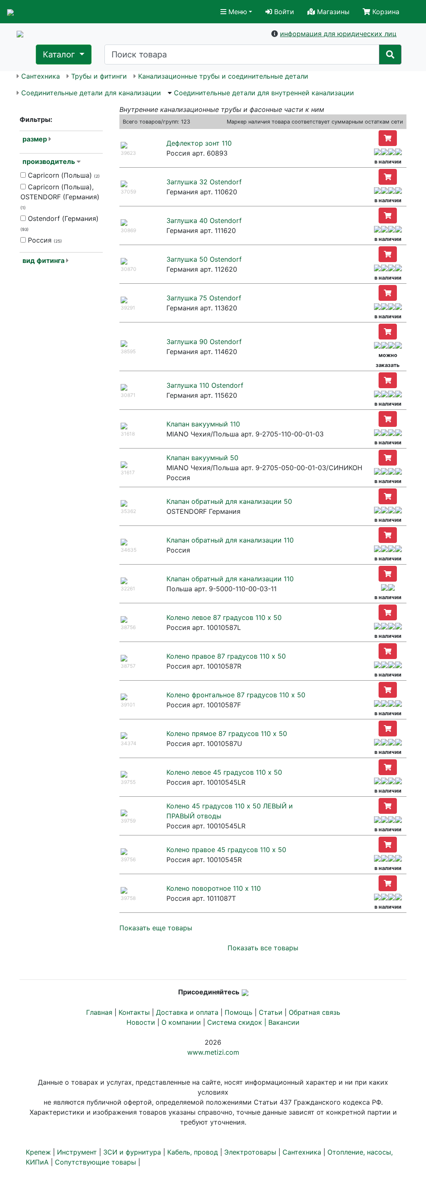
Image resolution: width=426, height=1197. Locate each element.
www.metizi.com (213, 1052)
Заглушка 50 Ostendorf (204, 259)
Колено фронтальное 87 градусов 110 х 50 (235, 695)
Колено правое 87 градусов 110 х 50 (226, 656)
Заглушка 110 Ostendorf (204, 385)
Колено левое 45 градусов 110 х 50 (224, 772)
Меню (236, 11)
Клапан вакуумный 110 (203, 424)
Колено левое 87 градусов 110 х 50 (224, 617)
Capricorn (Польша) (63, 175)
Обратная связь (314, 1012)
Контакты (134, 1012)
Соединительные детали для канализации (91, 93)
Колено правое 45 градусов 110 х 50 (226, 849)
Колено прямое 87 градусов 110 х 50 (226, 733)
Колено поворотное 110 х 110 (213, 888)
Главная (99, 1012)
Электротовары (250, 1152)
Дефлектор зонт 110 (199, 143)
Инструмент (77, 1152)
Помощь (239, 1012)
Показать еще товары (155, 928)
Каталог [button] (60, 54)
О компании (181, 1022)
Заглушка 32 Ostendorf (204, 182)
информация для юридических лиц (338, 34)
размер (34, 139)
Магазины (332, 11)
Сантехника (40, 76)
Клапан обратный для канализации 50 (229, 501)
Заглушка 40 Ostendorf (204, 220)
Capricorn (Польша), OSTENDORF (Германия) (59, 196)
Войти (283, 11)
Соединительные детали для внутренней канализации (264, 93)
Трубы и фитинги (99, 76)
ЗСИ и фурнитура (132, 1152)
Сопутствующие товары (95, 1162)
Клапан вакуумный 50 (202, 458)
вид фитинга (43, 260)
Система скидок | (237, 1022)
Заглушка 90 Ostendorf (204, 341)
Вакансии (284, 1022)
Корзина (384, 11)
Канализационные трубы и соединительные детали (223, 76)
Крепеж (38, 1152)
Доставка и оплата (187, 1012)
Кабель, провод (192, 1152)
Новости (140, 1022)
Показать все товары (263, 948)
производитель (48, 161)
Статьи (270, 1012)
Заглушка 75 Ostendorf (203, 298)
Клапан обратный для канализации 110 (230, 540)
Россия (44, 240)
